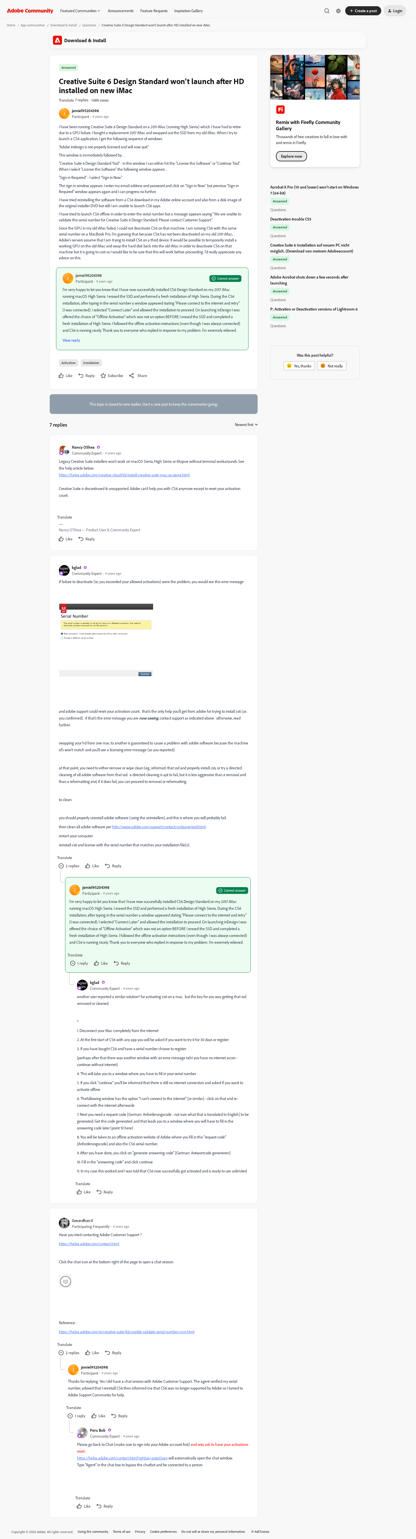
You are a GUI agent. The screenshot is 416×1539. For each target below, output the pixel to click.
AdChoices (262, 1531)
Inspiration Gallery (188, 10)
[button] (363, 10)
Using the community (93, 1531)
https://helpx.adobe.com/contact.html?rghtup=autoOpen (122, 1457)
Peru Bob (98, 1430)
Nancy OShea (83, 447)
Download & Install (63, 25)
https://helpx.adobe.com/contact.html (89, 1243)
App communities (33, 25)
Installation (91, 363)
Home (11, 25)
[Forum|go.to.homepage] (30, 10)
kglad (76, 567)
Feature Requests (154, 10)
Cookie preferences (163, 1531)
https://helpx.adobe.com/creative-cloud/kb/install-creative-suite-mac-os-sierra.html (124, 474)
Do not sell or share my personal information (213, 1531)
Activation (68, 363)
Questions (89, 25)
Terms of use (121, 1531)
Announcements (121, 10)
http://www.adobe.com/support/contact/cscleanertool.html (159, 826)
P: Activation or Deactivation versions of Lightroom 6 (314, 309)
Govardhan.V (82, 1220)
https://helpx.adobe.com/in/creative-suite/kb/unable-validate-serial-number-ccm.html (126, 1331)
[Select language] (338, 10)
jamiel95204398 (85, 110)
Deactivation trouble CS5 (290, 219)
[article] (153, 493)
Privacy (140, 1531)
